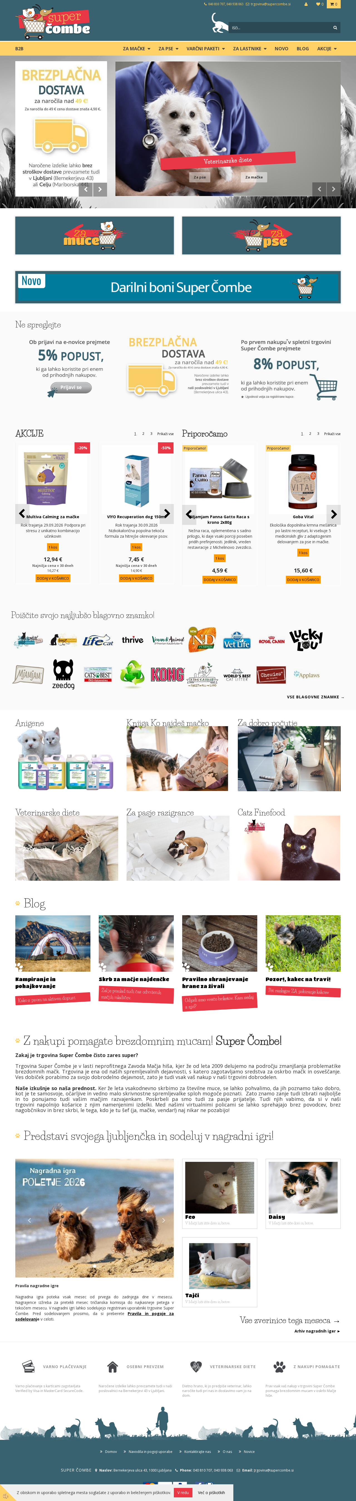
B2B (19, 49)
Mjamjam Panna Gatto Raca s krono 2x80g (219, 519)
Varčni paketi (203, 49)
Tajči (192, 1295)
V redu (183, 1492)
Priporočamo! (195, 448)
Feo (190, 1217)
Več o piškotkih (211, 1492)
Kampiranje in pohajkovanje (35, 982)
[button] (167, 514)
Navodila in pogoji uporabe (150, 1451)
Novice (249, 1451)
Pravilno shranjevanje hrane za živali (215, 982)
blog (303, 49)
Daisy (277, 1217)
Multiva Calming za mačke (52, 516)
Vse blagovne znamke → (316, 696)
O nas (227, 1451)
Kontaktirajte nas (197, 1451)
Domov (111, 1451)
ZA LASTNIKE (247, 49)
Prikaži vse (165, 433)
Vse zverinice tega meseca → (290, 1320)
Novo (281, 49)
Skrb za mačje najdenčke (134, 979)
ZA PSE (166, 49)
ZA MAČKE (134, 49)
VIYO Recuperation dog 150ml (136, 516)
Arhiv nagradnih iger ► (318, 1331)
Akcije (324, 49)
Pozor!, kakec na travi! (298, 979)
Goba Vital (303, 516)
